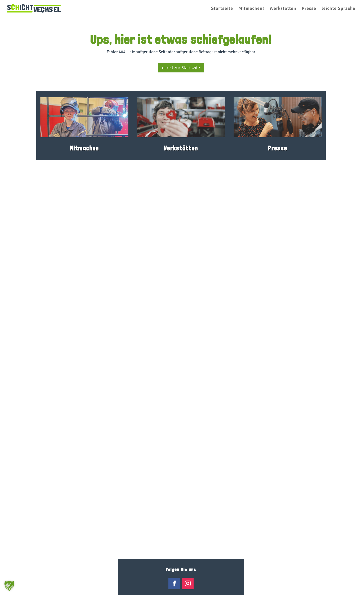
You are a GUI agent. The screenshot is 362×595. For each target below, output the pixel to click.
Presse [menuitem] (309, 9)
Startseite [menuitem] (222, 9)
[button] (9, 586)
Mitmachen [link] (84, 148)
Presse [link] (277, 148)
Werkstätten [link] (181, 148)
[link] (34, 8)
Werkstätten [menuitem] (283, 9)
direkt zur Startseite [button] (181, 67)
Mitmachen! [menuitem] (251, 9)
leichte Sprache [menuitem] (338, 9)
